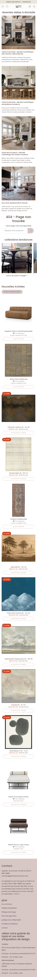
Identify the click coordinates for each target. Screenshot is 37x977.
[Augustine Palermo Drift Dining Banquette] (18, 312)
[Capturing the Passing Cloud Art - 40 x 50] (18, 640)
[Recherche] (31, 230)
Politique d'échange (9, 912)
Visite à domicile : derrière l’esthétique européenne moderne (17, 103)
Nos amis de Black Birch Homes (15, 203)
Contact (5, 928)
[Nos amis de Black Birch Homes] (18, 183)
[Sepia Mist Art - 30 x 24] (18, 548)
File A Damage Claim (9, 916)
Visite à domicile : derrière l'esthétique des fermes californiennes (17, 53)
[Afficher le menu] (3, 6)
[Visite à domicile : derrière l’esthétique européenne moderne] (18, 83)
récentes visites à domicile (18, 12)
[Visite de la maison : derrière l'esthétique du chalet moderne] (18, 133)
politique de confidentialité (11, 920)
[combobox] (15, 230)
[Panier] (34, 6)
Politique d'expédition (9, 908)
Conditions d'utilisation (10, 924)
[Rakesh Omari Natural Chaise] (18, 778)
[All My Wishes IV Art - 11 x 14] (18, 732)
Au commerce (7, 904)
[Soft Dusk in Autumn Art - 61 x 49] (18, 408)
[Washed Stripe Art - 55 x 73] (18, 454)
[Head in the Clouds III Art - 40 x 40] (18, 594)
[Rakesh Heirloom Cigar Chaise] (18, 826)
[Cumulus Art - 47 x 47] (18, 686)
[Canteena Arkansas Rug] (18, 500)
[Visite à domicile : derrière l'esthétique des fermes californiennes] (18, 32)
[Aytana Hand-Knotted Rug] (18, 360)
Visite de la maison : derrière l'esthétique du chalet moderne (15, 154)
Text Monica (27, 2)
